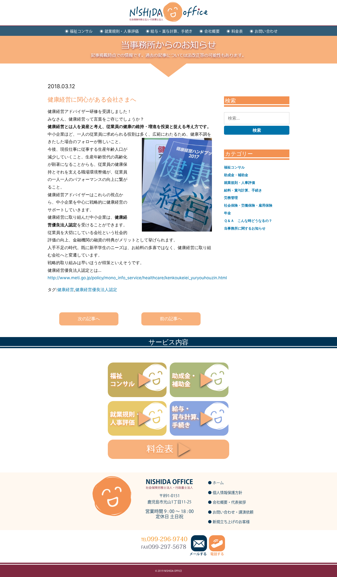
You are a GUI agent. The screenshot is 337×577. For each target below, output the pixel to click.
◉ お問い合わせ (264, 31)
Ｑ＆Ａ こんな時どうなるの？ (248, 220)
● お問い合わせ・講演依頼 (230, 512)
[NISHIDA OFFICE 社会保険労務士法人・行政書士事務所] (168, 16)
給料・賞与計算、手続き (243, 190)
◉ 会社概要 (209, 31)
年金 (227, 213)
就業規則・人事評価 (239, 182)
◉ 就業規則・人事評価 (119, 31)
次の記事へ (89, 318)
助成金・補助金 (236, 175)
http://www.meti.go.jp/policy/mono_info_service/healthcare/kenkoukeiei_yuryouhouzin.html (137, 277)
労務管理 (231, 197)
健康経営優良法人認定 (96, 289)
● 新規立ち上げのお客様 (229, 522)
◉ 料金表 (234, 31)
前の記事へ (171, 318)
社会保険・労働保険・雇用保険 (248, 205)
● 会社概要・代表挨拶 (227, 502)
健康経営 (65, 289)
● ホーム (216, 483)
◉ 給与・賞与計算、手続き (169, 31)
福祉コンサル (234, 167)
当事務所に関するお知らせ (244, 228)
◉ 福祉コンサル (79, 31)
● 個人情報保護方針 (225, 492)
